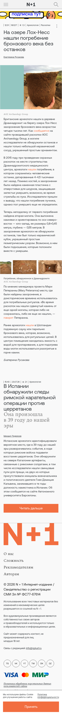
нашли (32, 169)
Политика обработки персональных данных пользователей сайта (27, 685)
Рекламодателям (18, 567)
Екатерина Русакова (14, 57)
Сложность (14, 561)
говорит (8, 317)
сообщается (41, 130)
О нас (9, 554)
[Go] (6, 4)
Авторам (11, 574)
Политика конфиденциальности (48, 695)
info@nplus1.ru (34, 648)
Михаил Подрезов (12, 436)
